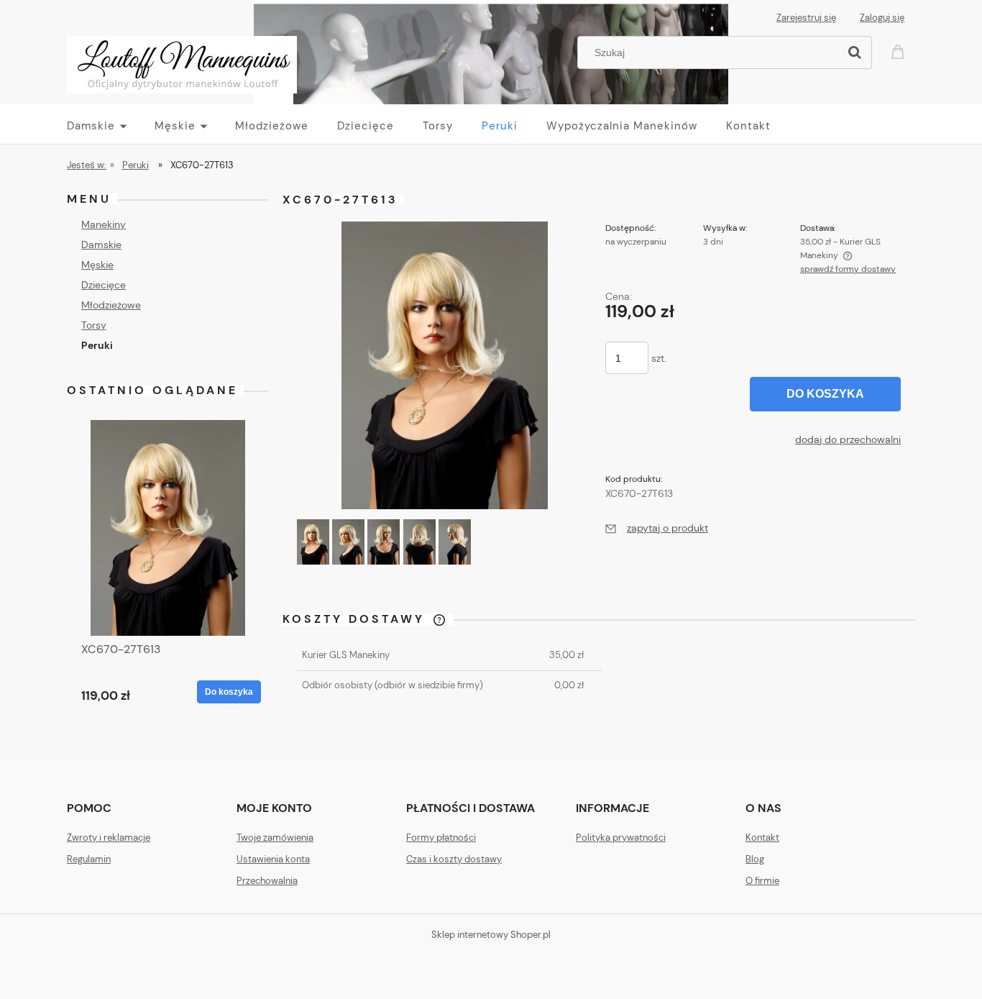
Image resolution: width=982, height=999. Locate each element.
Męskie (97, 264)
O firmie (762, 881)
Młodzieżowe (111, 304)
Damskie (101, 244)
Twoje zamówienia (275, 837)
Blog (754, 859)
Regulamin (89, 859)
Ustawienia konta (273, 859)
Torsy (93, 325)
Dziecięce (103, 284)
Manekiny (103, 224)
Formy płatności (441, 837)
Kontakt (762, 837)
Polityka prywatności (621, 837)
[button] (656, 527)
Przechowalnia (267, 881)
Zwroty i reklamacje (108, 837)
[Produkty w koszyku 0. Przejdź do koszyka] (900, 51)
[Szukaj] (854, 52)
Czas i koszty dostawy (454, 859)
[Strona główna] (182, 62)
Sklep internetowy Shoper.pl (491, 935)
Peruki (97, 345)
